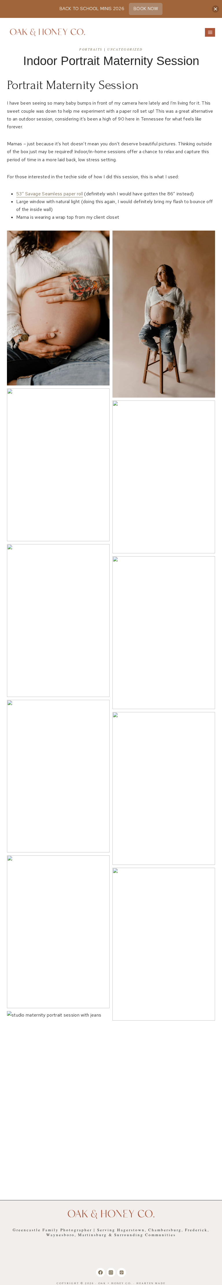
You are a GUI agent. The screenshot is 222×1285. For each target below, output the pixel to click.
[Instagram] (111, 1272)
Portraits (91, 49)
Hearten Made (151, 1283)
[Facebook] (100, 1272)
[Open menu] (210, 32)
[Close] (215, 8)
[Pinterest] (121, 1272)
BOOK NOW (146, 9)
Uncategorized (125, 49)
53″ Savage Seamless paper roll (49, 194)
